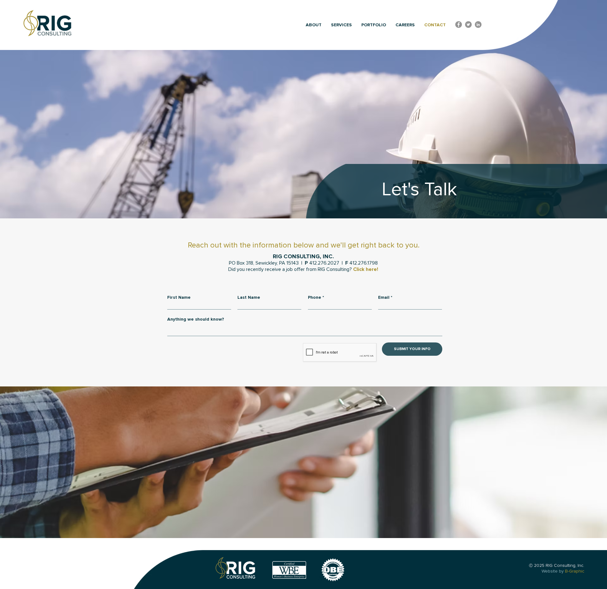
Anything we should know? (195, 319)
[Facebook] (458, 24)
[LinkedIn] (478, 24)
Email (383, 297)
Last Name (248, 297)
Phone (314, 297)
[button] (313, 25)
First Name (179, 297)
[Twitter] (468, 24)
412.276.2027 (324, 263)
